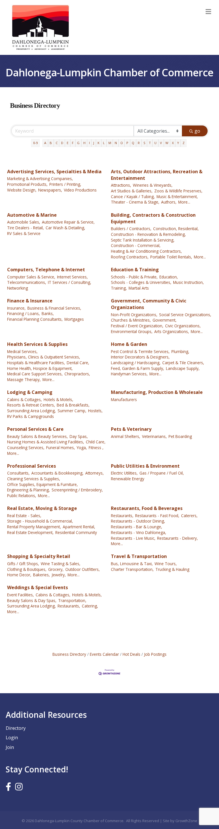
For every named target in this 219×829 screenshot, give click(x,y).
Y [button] (178, 143)
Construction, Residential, (176, 228)
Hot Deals (131, 654)
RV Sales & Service (23, 233)
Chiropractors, (77, 373)
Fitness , (96, 447)
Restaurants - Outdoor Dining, (138, 521)
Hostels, (95, 410)
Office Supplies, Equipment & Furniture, (42, 484)
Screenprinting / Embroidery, (77, 490)
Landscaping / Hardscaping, (136, 362)
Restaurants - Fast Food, (157, 515)
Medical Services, (22, 351)
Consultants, (18, 473)
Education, (168, 277)
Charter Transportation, (132, 569)
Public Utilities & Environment (145, 466)
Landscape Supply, (183, 368)
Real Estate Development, (30, 532)
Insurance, (16, 308)
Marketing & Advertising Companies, (40, 178)
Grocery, (56, 569)
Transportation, (72, 600)
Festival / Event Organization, (137, 325)
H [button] (84, 143)
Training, (119, 288)
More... (184, 202)
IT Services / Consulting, (69, 282)
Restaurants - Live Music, (133, 538)
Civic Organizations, (183, 325)
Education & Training (135, 269)
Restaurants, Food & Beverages (146, 508)
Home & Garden (129, 344)
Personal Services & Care (35, 429)
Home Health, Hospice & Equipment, (40, 368)
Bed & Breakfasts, (73, 405)
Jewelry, (59, 574)
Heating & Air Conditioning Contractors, (146, 251)
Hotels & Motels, (58, 399)
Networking (17, 288)
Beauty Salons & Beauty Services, (37, 436)
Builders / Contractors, (131, 228)
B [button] (51, 143)
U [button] (155, 143)
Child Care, (96, 442)
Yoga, (82, 447)
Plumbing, (180, 351)
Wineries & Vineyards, (153, 185)
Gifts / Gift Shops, (23, 563)
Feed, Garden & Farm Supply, (137, 368)
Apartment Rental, (79, 526)
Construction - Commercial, (136, 245)
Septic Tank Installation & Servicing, (143, 240)
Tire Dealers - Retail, (25, 227)
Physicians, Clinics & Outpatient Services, (43, 357)
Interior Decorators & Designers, (140, 357)
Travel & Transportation (139, 556)
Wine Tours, (166, 563)
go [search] (197, 131)
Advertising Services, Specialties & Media (54, 171)
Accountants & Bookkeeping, (57, 473)
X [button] (173, 143)
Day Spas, (79, 436)
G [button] (78, 143)
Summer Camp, (72, 410)
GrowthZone (186, 820)
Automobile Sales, (23, 222)
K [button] (99, 143)
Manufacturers (124, 399)
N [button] (116, 143)
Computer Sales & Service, (31, 277)
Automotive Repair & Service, (68, 222)
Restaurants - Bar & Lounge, (136, 526)
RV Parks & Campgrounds (30, 416)
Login (12, 737)
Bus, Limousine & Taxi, (132, 563)
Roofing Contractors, (130, 257)
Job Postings (155, 654)
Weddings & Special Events (37, 587)
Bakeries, (41, 574)
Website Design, (21, 190)
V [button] (161, 143)
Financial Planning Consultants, (35, 319)
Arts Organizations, (171, 331)
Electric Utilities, (124, 473)
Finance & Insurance (29, 301)
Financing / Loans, (23, 313)
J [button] (93, 143)
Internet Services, (72, 277)
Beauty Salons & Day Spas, (31, 600)
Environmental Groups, (132, 331)
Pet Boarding (180, 436)
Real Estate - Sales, (24, 515)
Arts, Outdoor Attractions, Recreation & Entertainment (156, 174)
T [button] (150, 143)
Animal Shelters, (125, 436)
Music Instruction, (188, 282)
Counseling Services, (25, 447)
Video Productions (80, 190)
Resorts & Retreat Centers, (31, 405)
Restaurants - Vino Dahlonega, (138, 532)
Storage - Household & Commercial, (40, 521)
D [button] (62, 143)
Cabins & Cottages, (24, 399)
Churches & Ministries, (131, 320)
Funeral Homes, (60, 447)
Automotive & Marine (32, 215)
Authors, (169, 202)
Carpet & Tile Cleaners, (183, 362)
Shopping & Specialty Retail (38, 556)
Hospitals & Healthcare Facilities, (36, 362)
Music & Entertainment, (177, 196)
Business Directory (69, 654)
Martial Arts (139, 288)
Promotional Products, (27, 184)
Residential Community (76, 532)
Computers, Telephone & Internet (46, 269)
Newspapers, (50, 190)
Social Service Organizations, (185, 314)
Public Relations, (21, 495)
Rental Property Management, (34, 526)
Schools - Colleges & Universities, (141, 282)
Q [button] (133, 143)
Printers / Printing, (65, 184)
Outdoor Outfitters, (82, 569)
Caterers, (189, 515)
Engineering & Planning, (28, 490)
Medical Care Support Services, (35, 373)
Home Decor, (19, 574)
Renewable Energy (127, 478)
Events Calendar (104, 654)
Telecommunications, (26, 282)
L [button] (104, 143)
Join (10, 747)
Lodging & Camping (29, 392)
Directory (16, 728)
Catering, (90, 606)
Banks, (48, 313)
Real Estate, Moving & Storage (42, 508)
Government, (165, 320)
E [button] (67, 143)
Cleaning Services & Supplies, (33, 478)
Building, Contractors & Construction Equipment (153, 218)
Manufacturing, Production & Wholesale (157, 392)
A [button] (45, 143)
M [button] (109, 143)
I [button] (89, 143)
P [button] (127, 143)
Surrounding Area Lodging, (31, 410)
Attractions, (121, 185)
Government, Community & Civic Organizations (148, 304)
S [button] (144, 143)
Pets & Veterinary (131, 429)
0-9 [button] (35, 143)
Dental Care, (78, 362)
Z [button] (183, 143)
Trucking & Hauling (172, 569)
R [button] (139, 143)
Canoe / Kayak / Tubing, (133, 196)
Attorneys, (94, 473)
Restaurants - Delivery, (177, 538)
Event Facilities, (20, 594)
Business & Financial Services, (54, 308)
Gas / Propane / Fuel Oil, (161, 473)
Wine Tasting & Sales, (60, 563)
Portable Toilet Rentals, (171, 257)
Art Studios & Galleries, (132, 191)
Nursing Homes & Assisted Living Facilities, (45, 442)
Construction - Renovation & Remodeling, (148, 234)
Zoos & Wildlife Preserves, (178, 191)
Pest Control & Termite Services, (140, 351)
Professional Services (31, 466)
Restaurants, (122, 515)
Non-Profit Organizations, (134, 314)
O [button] (121, 143)
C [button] (57, 143)
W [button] (166, 143)
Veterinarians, (154, 436)
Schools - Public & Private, (134, 277)
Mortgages (74, 319)
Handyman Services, (129, 373)
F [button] (73, 143)
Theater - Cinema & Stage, (135, 202)
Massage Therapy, (24, 379)
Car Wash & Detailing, (65, 227)
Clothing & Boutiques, (26, 569)
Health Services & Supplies (37, 344)
